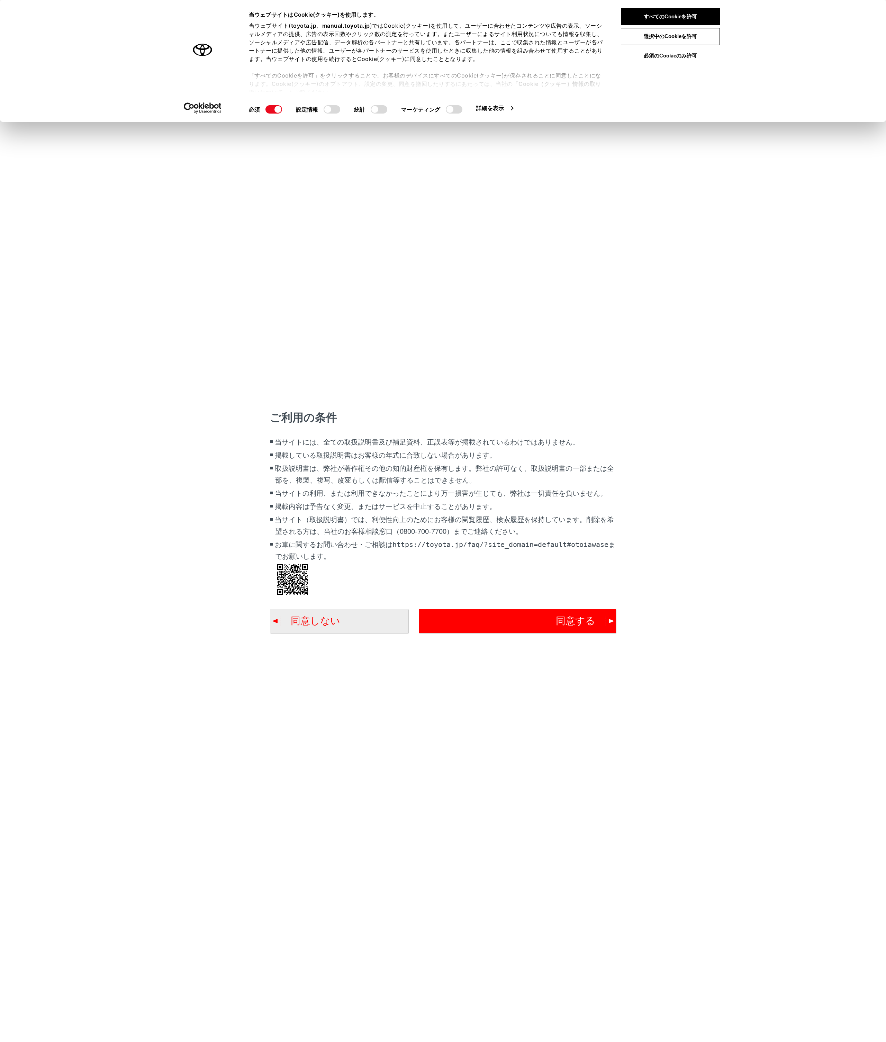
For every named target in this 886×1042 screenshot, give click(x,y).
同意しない (315, 621)
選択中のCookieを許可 (670, 36)
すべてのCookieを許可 (670, 16)
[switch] (332, 109)
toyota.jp (304, 25)
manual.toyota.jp (346, 25)
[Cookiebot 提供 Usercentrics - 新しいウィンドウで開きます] (202, 108)
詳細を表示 (490, 108)
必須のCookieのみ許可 (670, 56)
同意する (575, 621)
